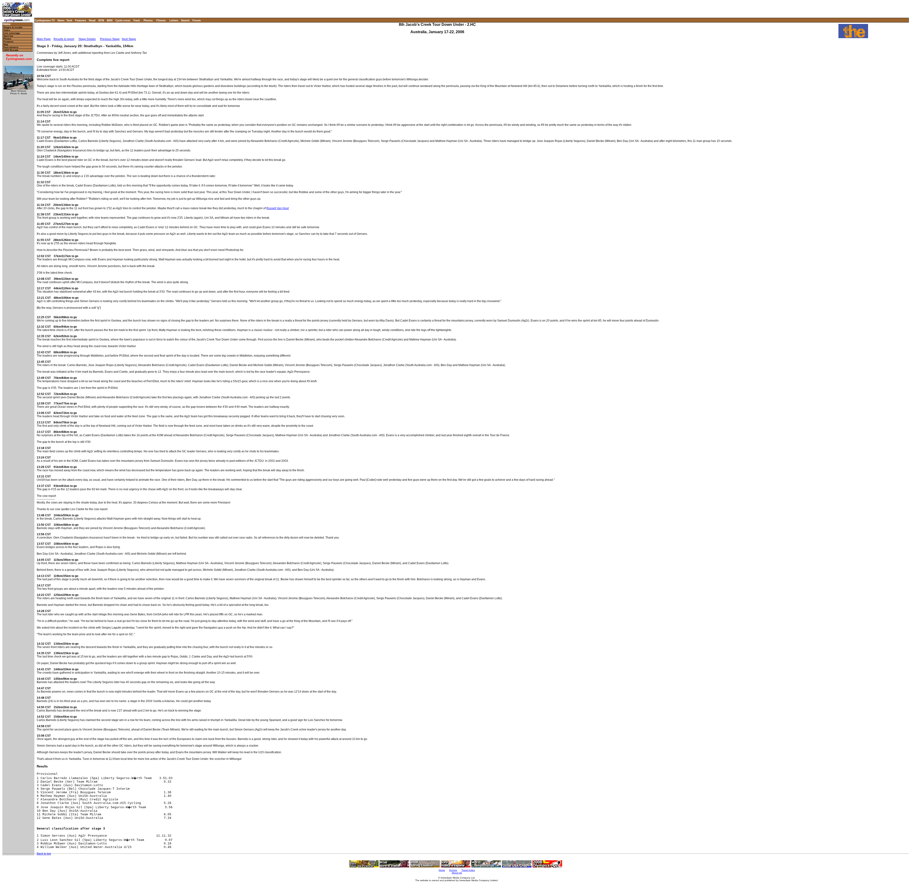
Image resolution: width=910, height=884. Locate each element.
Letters (173, 20)
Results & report (64, 39)
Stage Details (87, 39)
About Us (457, 872)
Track (136, 20)
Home (7, 24)
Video (6, 30)
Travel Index (468, 870)
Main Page (44, 39)
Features (80, 20)
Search (185, 20)
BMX (110, 20)
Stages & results (13, 27)
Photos (148, 20)
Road (92, 20)
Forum (196, 20)
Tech (69, 20)
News (61, 20)
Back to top (44, 853)
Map (5, 44)
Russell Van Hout (277, 208)
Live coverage (11, 33)
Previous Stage (110, 39)
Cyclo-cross (122, 20)
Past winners (10, 47)
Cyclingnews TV (45, 20)
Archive (453, 870)
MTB (101, 20)
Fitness (161, 20)
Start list (8, 36)
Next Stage (129, 39)
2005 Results (10, 50)
